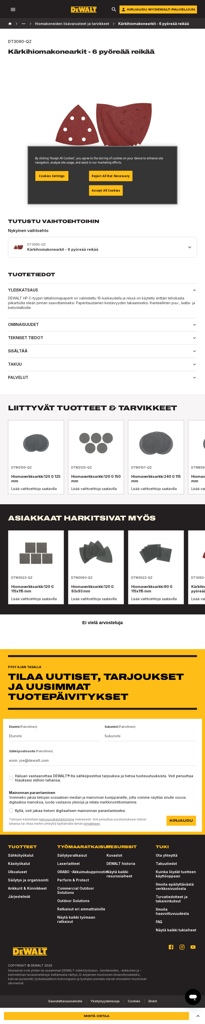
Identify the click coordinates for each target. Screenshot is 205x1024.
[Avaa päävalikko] (13, 9)
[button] (198, 1016)
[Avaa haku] (114, 9)
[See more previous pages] (23, 23)
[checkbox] (11, 778)
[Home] (10, 23)
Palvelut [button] (18, 377)
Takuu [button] (15, 364)
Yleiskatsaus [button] (23, 289)
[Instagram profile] (182, 947)
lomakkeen (92, 823)
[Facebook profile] (171, 947)
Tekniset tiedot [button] (25, 337)
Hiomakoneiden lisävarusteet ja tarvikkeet (72, 23)
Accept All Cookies (106, 190)
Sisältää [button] (18, 350)
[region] (102, 462)
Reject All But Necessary (111, 176)
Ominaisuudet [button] (23, 324)
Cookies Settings (51, 176)
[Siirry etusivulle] (83, 9)
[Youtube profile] (193, 947)
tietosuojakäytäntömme (56, 819)
